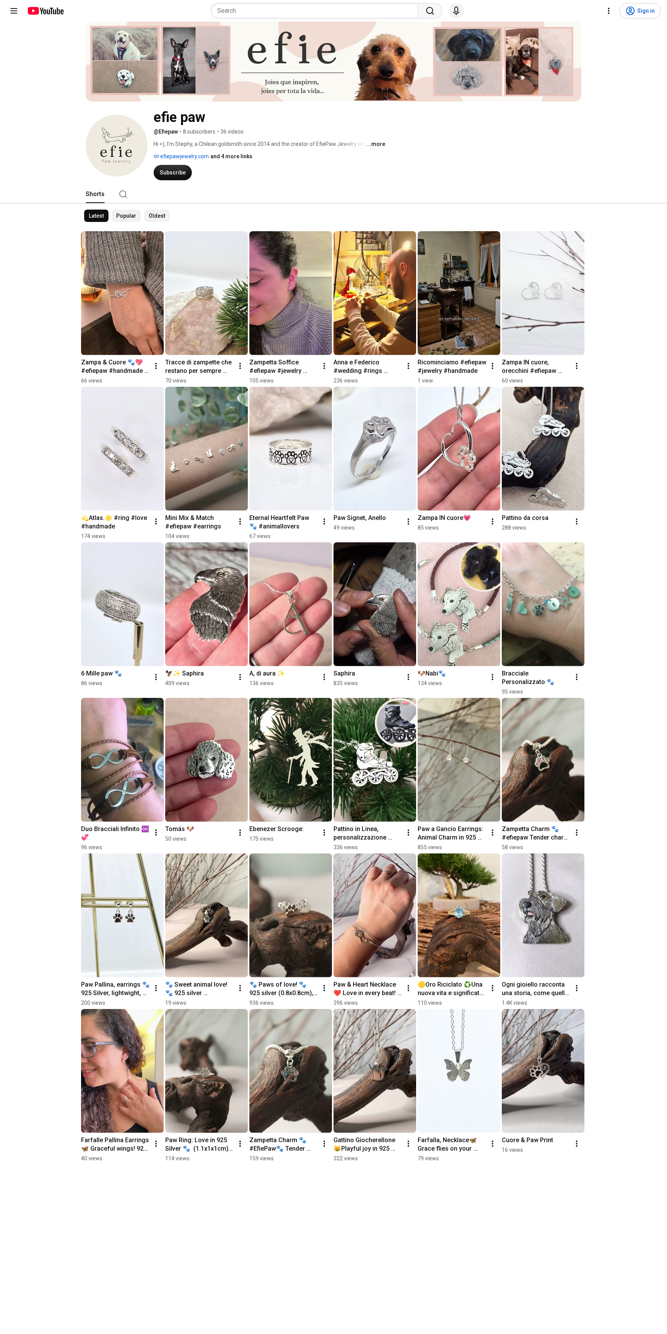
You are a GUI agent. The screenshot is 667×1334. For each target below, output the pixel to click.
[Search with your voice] (456, 11)
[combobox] (316, 10)
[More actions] (156, 366)
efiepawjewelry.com (184, 156)
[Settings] (608, 10)
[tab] (95, 194)
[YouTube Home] (45, 11)
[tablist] (333, 194)
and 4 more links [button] (231, 156)
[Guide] (14, 10)
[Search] (430, 11)
